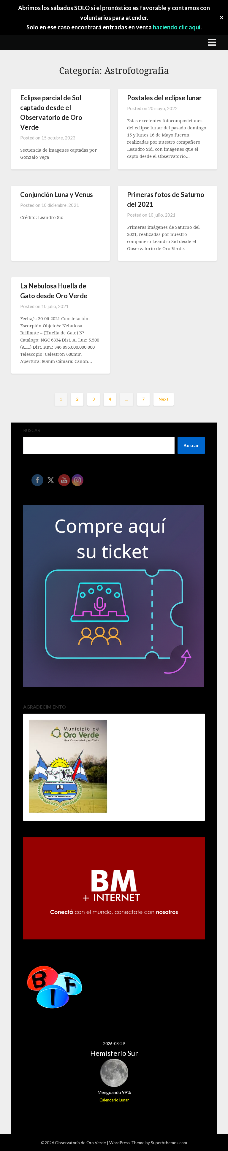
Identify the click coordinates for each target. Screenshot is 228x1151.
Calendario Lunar (114, 1100)
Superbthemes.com (169, 1142)
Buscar (31, 430)
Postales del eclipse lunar (164, 98)
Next (164, 398)
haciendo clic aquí (176, 27)
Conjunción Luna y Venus (56, 194)
